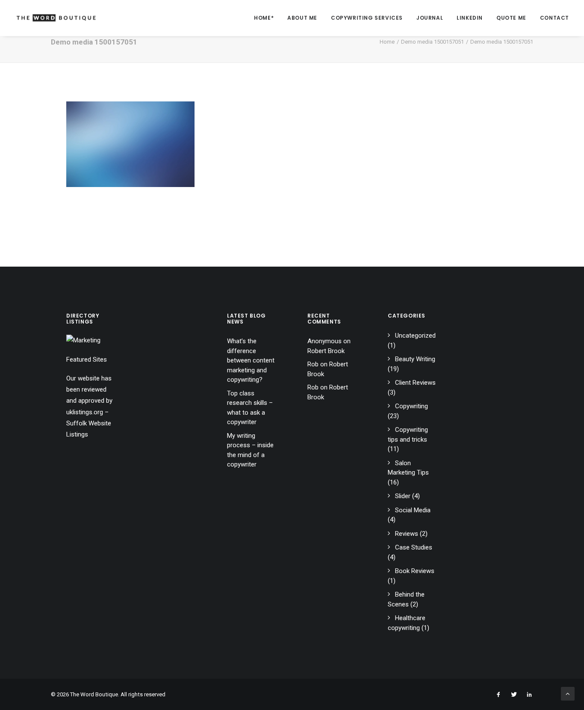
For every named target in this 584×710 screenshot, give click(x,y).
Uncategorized (415, 335)
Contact (554, 17)
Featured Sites (86, 359)
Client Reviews (415, 382)
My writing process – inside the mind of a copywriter (250, 450)
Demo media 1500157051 (432, 42)
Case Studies (413, 547)
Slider (402, 496)
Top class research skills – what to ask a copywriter (250, 407)
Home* (264, 17)
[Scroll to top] (568, 693)
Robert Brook (326, 351)
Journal (429, 17)
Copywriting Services (367, 17)
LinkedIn (470, 17)
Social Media (413, 510)
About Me (302, 17)
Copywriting (411, 406)
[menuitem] (267, 18)
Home (387, 42)
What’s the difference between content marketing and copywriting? (250, 360)
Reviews (406, 534)
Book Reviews (414, 571)
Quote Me (511, 17)
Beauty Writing (415, 359)
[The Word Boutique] (56, 18)
